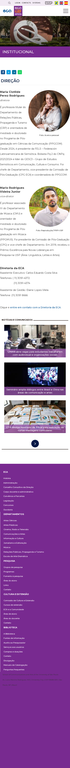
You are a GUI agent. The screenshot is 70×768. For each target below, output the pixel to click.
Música (7, 547)
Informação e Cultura (13, 538)
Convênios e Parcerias (13, 496)
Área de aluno (10, 614)
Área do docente (12, 618)
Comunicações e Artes (14, 534)
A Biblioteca (9, 634)
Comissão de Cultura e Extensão (19, 600)
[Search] (9, 3)
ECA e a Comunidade (14, 609)
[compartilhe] (3, 72)
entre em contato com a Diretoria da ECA (35, 307)
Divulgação (9, 660)
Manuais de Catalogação (15, 665)
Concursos (8, 505)
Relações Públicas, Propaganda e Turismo (24, 552)
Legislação (8, 501)
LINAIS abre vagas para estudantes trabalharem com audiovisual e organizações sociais (35, 353)
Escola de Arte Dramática (16, 556)
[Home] (13, 11)
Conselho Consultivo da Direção (18, 487)
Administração (10, 483)
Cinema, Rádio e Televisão (16, 529)
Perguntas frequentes (14, 669)
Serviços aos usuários (14, 647)
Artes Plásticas (11, 525)
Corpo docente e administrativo (18, 492)
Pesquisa (9, 561)
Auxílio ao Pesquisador (14, 643)
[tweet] (8, 72)
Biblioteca (10, 627)
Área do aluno (10, 580)
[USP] (49, 3)
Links (6, 585)
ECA (5, 472)
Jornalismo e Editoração (15, 543)
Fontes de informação (14, 638)
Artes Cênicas (10, 520)
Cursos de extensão (13, 605)
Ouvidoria (8, 510)
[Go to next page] (35, 443)
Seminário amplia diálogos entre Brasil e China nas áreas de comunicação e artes (35, 391)
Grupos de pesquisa (13, 567)
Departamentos (14, 514)
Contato (7, 589)
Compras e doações (13, 651)
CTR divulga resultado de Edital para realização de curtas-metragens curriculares (35, 429)
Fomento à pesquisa (13, 576)
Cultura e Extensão (16, 594)
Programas (9, 571)
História (7, 478)
